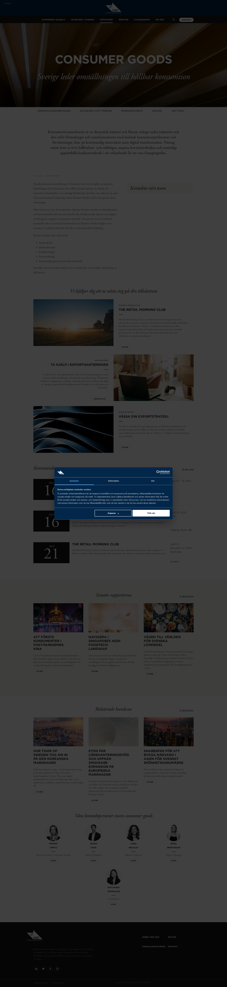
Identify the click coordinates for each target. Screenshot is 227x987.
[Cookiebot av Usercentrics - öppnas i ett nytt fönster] (158, 472)
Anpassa (112, 513)
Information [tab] (113, 481)
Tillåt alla (151, 513)
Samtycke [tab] (74, 481)
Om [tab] (152, 481)
